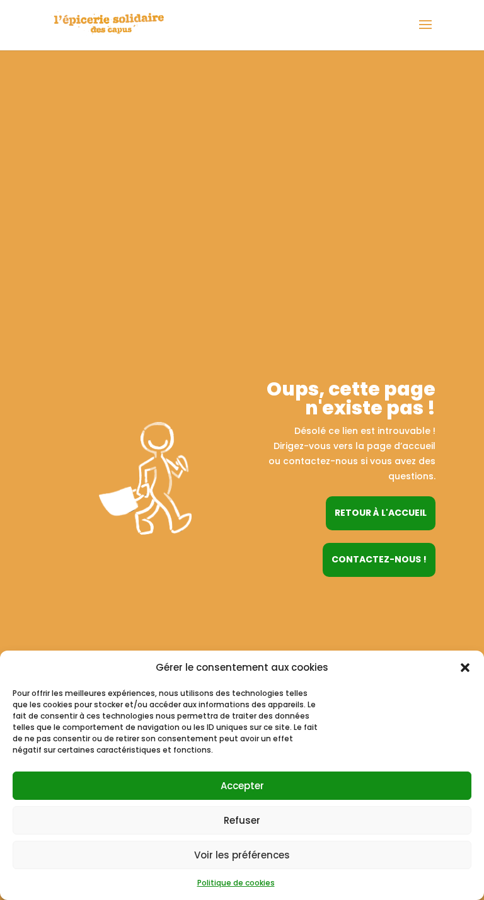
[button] (465, 667)
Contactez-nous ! (379, 559)
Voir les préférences (242, 855)
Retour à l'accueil (381, 512)
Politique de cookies (236, 882)
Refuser (242, 820)
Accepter (242, 785)
